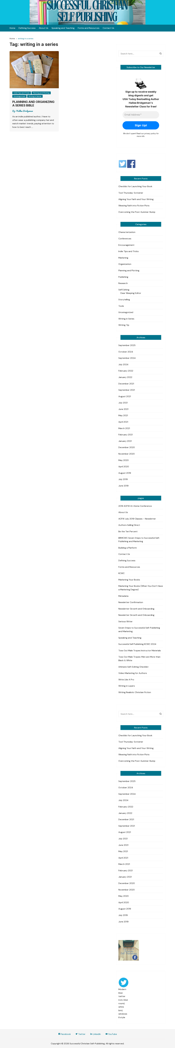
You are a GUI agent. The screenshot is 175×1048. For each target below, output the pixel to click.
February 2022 (125, 370)
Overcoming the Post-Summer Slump (136, 212)
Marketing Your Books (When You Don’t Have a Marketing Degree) (140, 588)
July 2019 (123, 479)
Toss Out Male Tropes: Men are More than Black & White (139, 658)
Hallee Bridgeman (24, 111)
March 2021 (124, 428)
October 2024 (125, 351)
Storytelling (124, 299)
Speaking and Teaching (63, 28)
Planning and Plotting (41, 93)
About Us (43, 28)
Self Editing (123, 289)
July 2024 (123, 364)
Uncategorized (19, 96)
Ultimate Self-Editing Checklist (133, 666)
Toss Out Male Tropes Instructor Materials (139, 650)
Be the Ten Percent (128, 531)
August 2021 (124, 396)
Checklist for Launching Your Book (135, 186)
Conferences (124, 238)
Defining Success (27, 28)
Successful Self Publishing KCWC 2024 (137, 644)
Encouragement (126, 245)
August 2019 (124, 473)
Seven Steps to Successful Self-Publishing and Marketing (139, 629)
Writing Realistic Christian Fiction (134, 692)
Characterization (126, 232)
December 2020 (126, 447)
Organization (124, 264)
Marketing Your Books (129, 579)
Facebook (65, 1034)
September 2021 (126, 390)
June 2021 (123, 409)
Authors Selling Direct (129, 525)
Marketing (123, 257)
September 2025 (126, 345)
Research (123, 283)
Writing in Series (35, 96)
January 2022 (125, 377)
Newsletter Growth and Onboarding (136, 608)
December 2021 (126, 383)
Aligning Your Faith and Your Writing (136, 199)
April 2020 (123, 466)
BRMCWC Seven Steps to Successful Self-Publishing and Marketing (139, 539)
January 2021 (125, 441)
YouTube (112, 1034)
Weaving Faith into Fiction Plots (133, 205)
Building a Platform (127, 547)
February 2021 (125, 434)
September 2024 (127, 358)
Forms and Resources (88, 28)
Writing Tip (123, 325)
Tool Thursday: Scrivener (130, 192)
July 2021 (123, 402)
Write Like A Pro (126, 679)
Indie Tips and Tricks (22, 93)
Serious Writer (125, 621)
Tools (121, 306)
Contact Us (108, 28)
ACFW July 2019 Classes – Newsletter (137, 518)
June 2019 (123, 485)
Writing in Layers (126, 685)
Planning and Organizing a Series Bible (33, 103)
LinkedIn (96, 1034)
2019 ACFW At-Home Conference (135, 506)
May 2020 (123, 460)
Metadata (123, 596)
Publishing (123, 276)
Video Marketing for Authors (132, 673)
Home (12, 28)
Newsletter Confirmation (130, 602)
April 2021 (123, 421)
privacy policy (150, 133)
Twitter (81, 1034)
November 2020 (126, 453)
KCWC (121, 573)
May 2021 (123, 415)
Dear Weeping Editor (130, 293)
